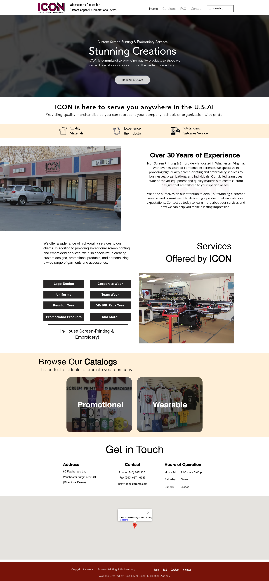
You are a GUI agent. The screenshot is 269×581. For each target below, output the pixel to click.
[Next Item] (228, 308)
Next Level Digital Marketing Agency (147, 575)
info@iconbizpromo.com (132, 483)
